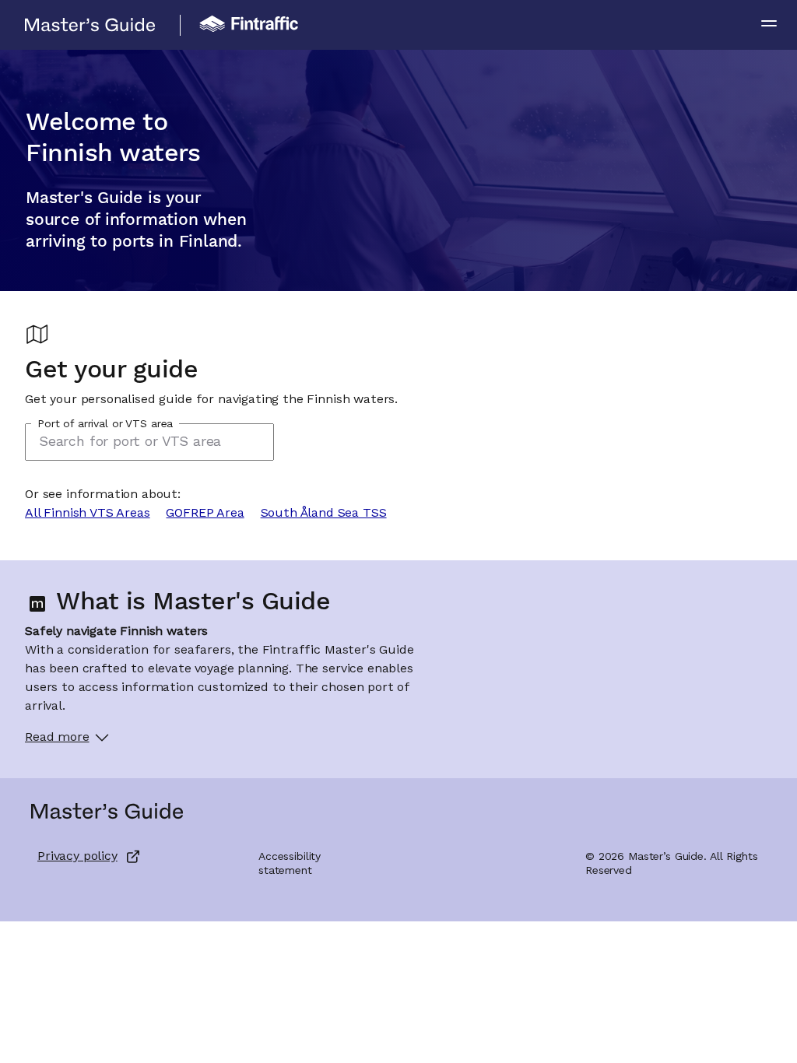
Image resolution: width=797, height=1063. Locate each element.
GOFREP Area (205, 513)
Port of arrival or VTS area (105, 424)
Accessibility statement (289, 863)
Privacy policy (77, 857)
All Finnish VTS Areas (87, 513)
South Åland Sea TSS (324, 513)
